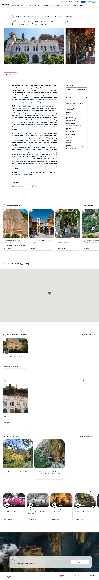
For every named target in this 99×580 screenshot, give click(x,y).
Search (62, 2)
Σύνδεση (71, 2)
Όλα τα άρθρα (89, 491)
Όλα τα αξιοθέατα (88, 205)
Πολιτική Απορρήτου (33, 575)
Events (66, 2)
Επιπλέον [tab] (68, 97)
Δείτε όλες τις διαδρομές (86, 334)
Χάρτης (82, 5)
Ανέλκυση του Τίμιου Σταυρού (36, 512)
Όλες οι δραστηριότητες (86, 436)
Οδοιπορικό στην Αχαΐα (13, 356)
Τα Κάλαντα (56, 511)
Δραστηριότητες (46, 5)
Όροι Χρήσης (43, 575)
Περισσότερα (7, 248)
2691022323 (81, 89)
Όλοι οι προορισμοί (88, 380)
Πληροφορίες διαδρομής (10, 366)
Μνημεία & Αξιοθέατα (17, 5)
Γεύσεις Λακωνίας (82, 511)
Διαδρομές (28, 5)
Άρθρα (69, 5)
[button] (34, 48)
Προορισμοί (36, 5)
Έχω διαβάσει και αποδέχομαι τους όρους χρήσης (25, 563)
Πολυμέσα (75, 5)
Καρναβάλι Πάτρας (12, 511)
